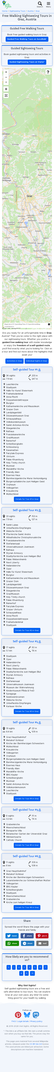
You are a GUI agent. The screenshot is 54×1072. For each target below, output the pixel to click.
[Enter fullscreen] (6, 95)
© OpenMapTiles (19, 324)
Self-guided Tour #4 (25, 722)
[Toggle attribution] (49, 324)
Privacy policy (36, 1021)
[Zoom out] (6, 77)
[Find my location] (6, 89)
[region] (27, 198)
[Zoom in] (6, 72)
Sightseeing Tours (17, 11)
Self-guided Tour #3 (25, 641)
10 (32, 973)
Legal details (23, 1021)
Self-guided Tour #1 (25, 369)
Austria (31, 11)
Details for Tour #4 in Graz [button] (27, 799)
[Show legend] (48, 72)
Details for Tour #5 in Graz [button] (27, 845)
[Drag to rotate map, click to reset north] (6, 82)
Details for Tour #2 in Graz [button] (27, 630)
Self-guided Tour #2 (25, 510)
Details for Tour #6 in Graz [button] (27, 907)
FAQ (14, 1021)
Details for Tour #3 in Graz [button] (27, 711)
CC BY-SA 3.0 (36, 1044)
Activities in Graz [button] (14, 361)
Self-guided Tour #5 (25, 809)
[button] (12, 935)
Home (4, 11)
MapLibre (8, 324)
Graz (38, 11)
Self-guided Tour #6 (25, 856)
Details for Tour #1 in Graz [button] (27, 499)
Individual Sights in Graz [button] (36, 361)
